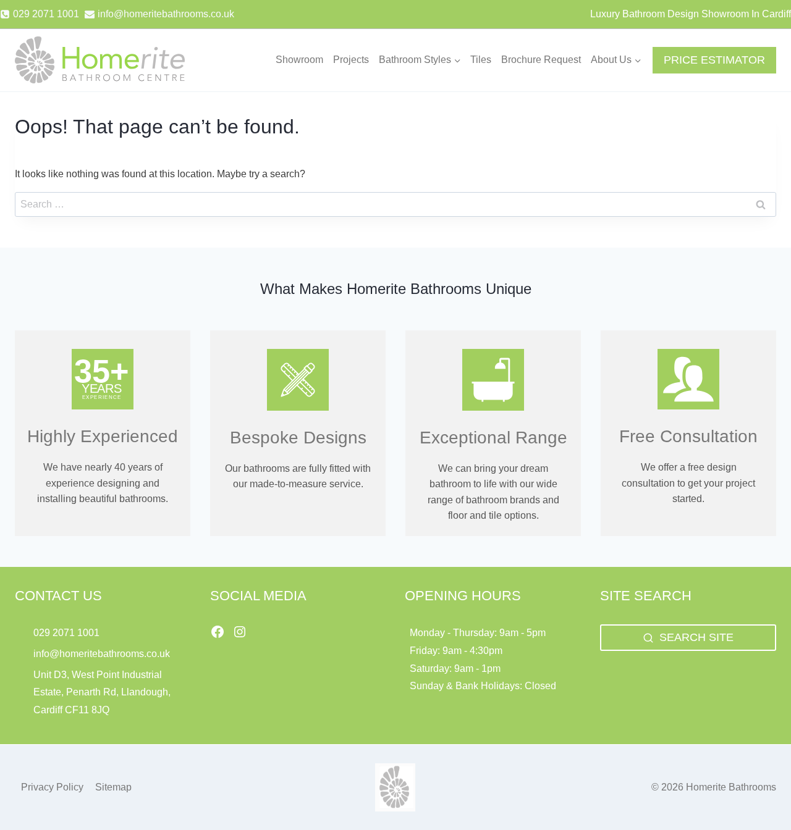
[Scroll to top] (760, 793)
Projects (351, 59)
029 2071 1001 (66, 632)
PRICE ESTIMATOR (714, 60)
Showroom (299, 59)
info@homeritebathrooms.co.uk (101, 653)
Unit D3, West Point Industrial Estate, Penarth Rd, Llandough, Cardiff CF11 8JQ (102, 692)
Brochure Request (541, 59)
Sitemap (113, 787)
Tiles (480, 59)
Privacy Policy (52, 787)
